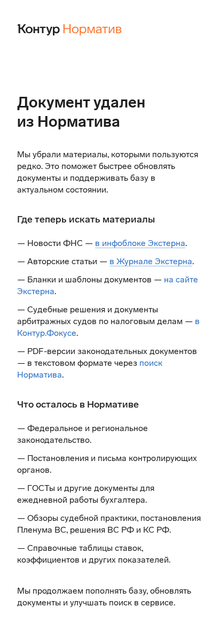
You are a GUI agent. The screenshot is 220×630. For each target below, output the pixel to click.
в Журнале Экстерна (150, 261)
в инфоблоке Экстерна (140, 243)
